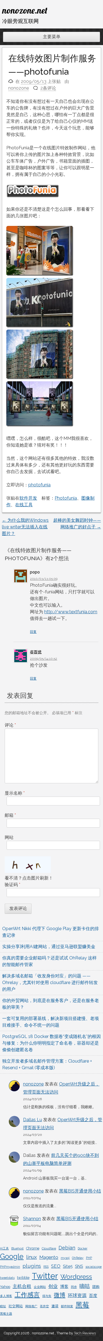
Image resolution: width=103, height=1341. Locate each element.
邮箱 (10, 815)
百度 (93, 1295)
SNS (79, 1266)
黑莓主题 (6, 1313)
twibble (23, 1277)
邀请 (55, 1306)
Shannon (32, 1218)
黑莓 (82, 1305)
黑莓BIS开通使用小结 (80, 1191)
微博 (59, 1295)
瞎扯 (3, 1306)
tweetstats (7, 1277)
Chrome (32, 1248)
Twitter (45, 1276)
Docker (82, 1248)
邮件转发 (67, 1306)
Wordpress (76, 1276)
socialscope (93, 1266)
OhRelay (77, 1257)
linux (31, 1257)
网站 (9, 837)
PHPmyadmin (10, 1266)
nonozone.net (25, 10)
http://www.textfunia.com (70, 611)
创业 (53, 1286)
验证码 (12, 884)
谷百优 (35, 652)
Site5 (68, 1266)
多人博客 (6, 1296)
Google (12, 1256)
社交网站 (16, 1306)
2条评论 (48, 88)
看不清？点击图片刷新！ (29, 878)
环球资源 (77, 1295)
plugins (32, 1266)
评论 (10, 725)
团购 (95, 1287)
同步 (74, 1286)
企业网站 (40, 1286)
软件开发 (28, 498)
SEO (55, 1266)
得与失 (46, 1296)
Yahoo (5, 1287)
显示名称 (15, 793)
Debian (67, 1248)
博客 (64, 1286)
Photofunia (66, 498)
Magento (48, 1257)
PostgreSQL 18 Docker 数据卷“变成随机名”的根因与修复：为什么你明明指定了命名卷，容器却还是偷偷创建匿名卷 (51, 1043)
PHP (89, 1257)
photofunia (39, 484)
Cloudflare (49, 1248)
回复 (33, 632)
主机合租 (22, 1286)
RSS (46, 1266)
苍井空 (44, 1306)
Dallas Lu (32, 1119)
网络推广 (31, 1306)
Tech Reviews (85, 1333)
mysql (65, 1257)
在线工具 (24, 504)
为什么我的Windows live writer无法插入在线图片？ (25, 527)
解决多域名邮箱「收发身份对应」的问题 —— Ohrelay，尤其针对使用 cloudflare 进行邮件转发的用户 (50, 982)
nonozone (18, 88)
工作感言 (27, 1294)
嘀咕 (84, 1286)
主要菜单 (51, 36)
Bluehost (17, 1248)
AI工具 (4, 1248)
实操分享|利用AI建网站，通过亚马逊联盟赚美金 (48, 946)
